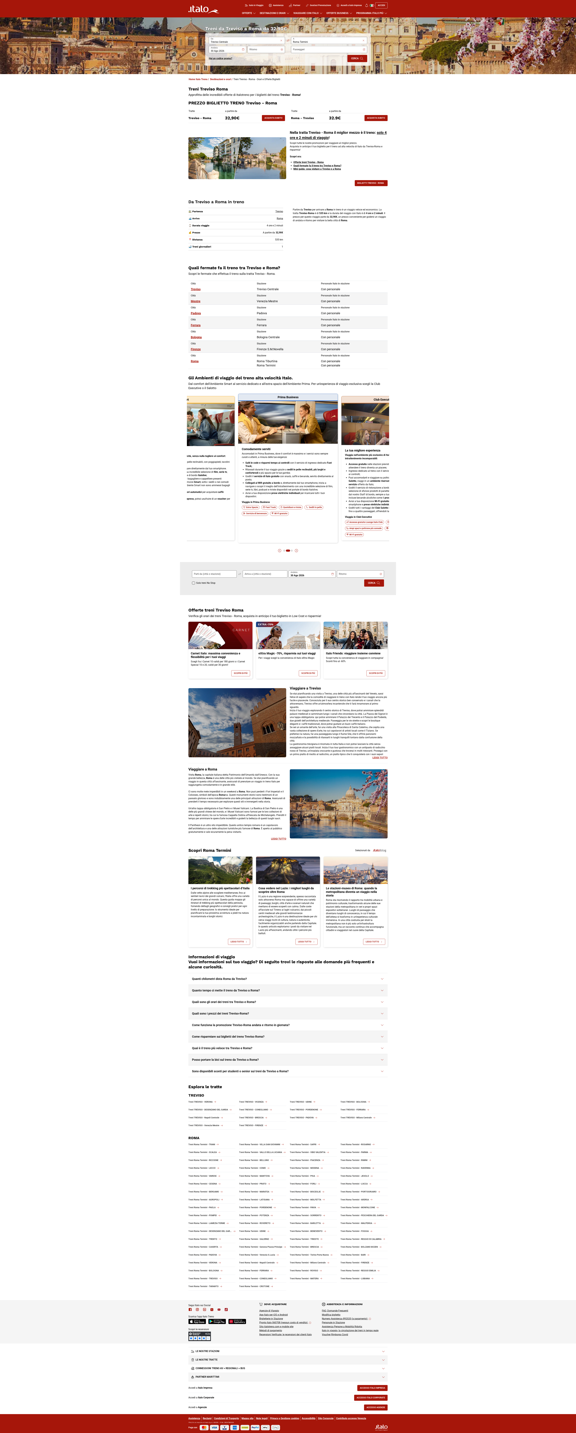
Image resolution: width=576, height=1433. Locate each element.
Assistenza (194, 1418)
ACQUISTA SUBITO (274, 118)
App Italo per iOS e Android (273, 1314)
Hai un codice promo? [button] (220, 58)
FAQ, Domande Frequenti (335, 1310)
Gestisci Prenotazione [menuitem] (320, 5)
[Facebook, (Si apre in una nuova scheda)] (190, 1309)
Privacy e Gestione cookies (284, 1418)
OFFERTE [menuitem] (247, 13)
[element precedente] (279, 550)
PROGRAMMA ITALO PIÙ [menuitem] (369, 13)
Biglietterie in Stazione (271, 1318)
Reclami (207, 1418)
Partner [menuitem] (296, 5)
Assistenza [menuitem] (278, 5)
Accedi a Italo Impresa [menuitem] (351, 5)
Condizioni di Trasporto (226, 1418)
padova (196, 313)
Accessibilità (308, 1418)
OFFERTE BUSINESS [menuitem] (337, 13)
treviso (196, 289)
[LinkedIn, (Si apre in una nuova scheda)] (204, 1309)
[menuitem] (366, 5)
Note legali (262, 1418)
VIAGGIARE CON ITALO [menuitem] (306, 13)
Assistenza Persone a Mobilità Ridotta (342, 1326)
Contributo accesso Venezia (351, 1418)
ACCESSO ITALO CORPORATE (372, 1398)
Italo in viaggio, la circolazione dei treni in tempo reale (350, 1330)
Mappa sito (248, 1418)
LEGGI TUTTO (380, 757)
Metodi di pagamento (270, 1330)
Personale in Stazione (333, 1322)
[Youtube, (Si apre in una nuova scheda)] (219, 1309)
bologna (196, 337)
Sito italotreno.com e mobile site (276, 1326)
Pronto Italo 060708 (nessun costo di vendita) (283, 1322)
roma (195, 361)
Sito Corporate (326, 1418)
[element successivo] (296, 550)
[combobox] (245, 42)
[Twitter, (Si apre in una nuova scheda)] (212, 1309)
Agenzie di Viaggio (269, 1310)
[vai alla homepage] (203, 9)
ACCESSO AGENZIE (377, 1408)
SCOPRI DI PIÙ (242, 674)
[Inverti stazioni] (288, 40)
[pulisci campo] (281, 40)
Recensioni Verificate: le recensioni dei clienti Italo (285, 1334)
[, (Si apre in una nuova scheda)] (197, 1309)
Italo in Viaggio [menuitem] (256, 5)
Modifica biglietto (331, 1314)
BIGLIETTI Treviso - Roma (370, 183)
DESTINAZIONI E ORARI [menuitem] (273, 13)
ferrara (196, 325)
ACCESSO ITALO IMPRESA (374, 1388)
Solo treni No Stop (205, 583)
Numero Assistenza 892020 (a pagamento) (345, 1318)
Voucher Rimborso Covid (335, 1334)
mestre (195, 301)
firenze (196, 349)
